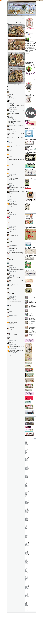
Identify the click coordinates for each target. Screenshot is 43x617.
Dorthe (10, 251)
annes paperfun (11, 202)
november (26, 457)
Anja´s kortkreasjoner (12, 190)
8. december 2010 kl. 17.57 (12, 335)
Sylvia (10, 108)
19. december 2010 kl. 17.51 (12, 348)
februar (26, 444)
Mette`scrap (10, 276)
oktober (26, 458)
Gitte (9, 175)
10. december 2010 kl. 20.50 (12, 340)
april (25, 442)
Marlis (10, 341)
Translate (31, 34)
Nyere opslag (9, 355)
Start (15, 355)
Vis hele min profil (27, 51)
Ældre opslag (22, 355)
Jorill (10, 241)
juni (25, 440)
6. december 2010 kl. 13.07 (12, 107)
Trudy (10, 215)
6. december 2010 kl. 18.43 (12, 229)
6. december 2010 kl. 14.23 (12, 131)
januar (26, 445)
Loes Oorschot (11, 168)
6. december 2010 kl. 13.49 (12, 119)
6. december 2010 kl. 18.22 (12, 214)
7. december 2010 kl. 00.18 (12, 275)
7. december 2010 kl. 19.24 (12, 319)
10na (9, 172)
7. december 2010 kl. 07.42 (12, 278)
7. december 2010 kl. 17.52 (12, 314)
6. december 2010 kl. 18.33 (12, 226)
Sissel (10, 272)
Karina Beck (10, 230)
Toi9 (9, 221)
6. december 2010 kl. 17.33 (12, 198)
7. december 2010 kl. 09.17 (12, 282)
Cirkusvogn (30, 317)
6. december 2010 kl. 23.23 (12, 267)
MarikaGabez (11, 297)
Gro (9, 183)
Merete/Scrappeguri (11, 245)
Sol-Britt (10, 345)
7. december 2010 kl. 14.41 (12, 310)
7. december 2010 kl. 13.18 (12, 299)
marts (26, 443)
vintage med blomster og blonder (32, 321)
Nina (9, 212)
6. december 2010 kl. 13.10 (12, 111)
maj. (9, 199)
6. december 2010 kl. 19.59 (12, 250)
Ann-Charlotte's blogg (12, 315)
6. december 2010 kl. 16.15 (12, 174)
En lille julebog (31, 330)
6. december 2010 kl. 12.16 (12, 103)
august (26, 449)
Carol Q (10, 265)
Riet (9, 291)
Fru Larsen (10, 327)
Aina (9, 268)
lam (9, 311)
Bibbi (10, 257)
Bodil (10, 186)
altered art (11, 86)
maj (25, 441)
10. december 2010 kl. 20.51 (12, 344)
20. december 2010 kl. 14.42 (12, 352)
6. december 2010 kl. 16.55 (12, 185)
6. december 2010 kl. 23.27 (12, 271)
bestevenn (10, 112)
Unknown (10, 164)
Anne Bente (10, 227)
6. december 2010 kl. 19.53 (12, 244)
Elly (9, 140)
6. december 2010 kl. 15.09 (12, 143)
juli (25, 450)
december (26, 456)
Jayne (10, 156)
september (26, 439)
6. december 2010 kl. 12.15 (12, 98)
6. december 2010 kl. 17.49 (12, 201)
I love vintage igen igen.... (32, 334)
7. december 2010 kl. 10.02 (12, 286)
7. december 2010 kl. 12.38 (12, 296)
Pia (30, 37)
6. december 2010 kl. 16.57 (12, 189)
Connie (10, 94)
